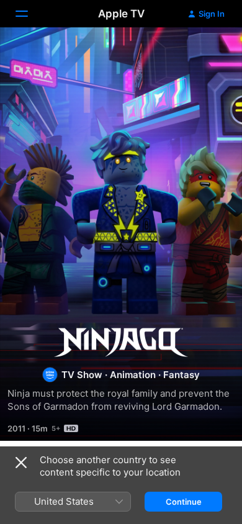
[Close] (21, 462)
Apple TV (121, 13)
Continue (184, 502)
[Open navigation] (29, 13)
